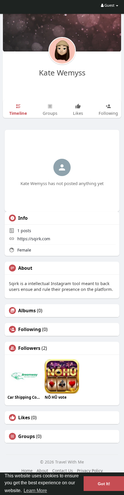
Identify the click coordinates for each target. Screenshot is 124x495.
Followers (29, 348)
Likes (24, 417)
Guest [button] (109, 5)
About (42, 470)
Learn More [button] (35, 490)
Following (29, 329)
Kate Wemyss (62, 72)
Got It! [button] (104, 483)
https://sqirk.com (33, 238)
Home (27, 470)
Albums (27, 310)
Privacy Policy (90, 470)
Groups (26, 436)
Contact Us (62, 470)
